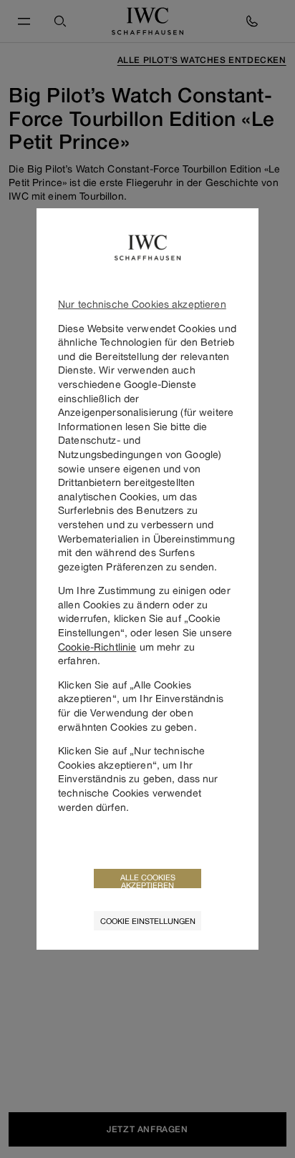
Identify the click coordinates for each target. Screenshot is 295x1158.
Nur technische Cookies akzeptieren (142, 304)
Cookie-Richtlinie (97, 647)
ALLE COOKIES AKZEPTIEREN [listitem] (147, 880)
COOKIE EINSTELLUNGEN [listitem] (147, 920)
